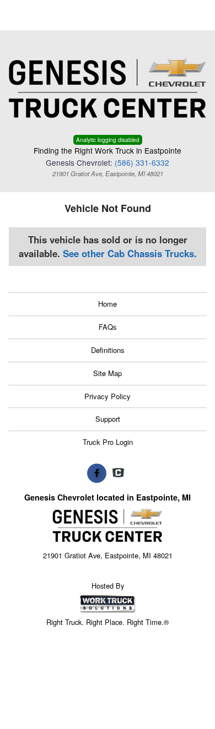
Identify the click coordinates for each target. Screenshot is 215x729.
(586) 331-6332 (142, 162)
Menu (33, 15)
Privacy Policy (107, 396)
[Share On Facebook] (96, 472)
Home (107, 303)
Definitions (108, 350)
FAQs (108, 327)
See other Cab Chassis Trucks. (130, 253)
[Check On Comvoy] (118, 472)
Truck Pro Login (108, 442)
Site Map (107, 373)
